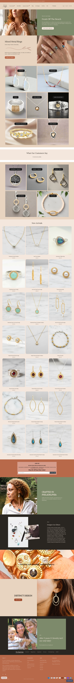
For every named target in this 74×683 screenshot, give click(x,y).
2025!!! (57, 651)
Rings (15, 97)
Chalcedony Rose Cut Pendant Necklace (37, 322)
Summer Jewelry (26, 5)
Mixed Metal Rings (43, 660)
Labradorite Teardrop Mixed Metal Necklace (60, 454)
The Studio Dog (51, 651)
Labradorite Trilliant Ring (60, 256)
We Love (44, 651)
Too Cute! (27, 651)
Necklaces (53, 70)
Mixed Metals (21, 195)
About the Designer (30, 660)
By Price (43, 5)
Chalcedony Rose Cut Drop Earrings (14, 322)
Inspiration (39, 651)
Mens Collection (58, 97)
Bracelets (53, 195)
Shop (33, 5)
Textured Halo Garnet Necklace (60, 388)
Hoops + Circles (37, 169)
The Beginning (19, 651)
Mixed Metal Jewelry (43, 662)
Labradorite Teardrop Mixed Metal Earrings (36, 454)
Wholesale (54, 5)
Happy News (33, 651)
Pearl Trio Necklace (37, 256)
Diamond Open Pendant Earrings (37, 421)
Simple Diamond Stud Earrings (13, 355)
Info (47, 5)
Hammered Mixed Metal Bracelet (13, 421)
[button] (69, 680)
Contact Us (29, 667)
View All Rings (9, 57)
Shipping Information (30, 664)
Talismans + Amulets (16, 169)
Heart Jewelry (53, 123)
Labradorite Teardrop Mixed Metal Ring (13, 454)
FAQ (28, 662)
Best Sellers (19, 5)
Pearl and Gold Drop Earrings (37, 289)
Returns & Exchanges (30, 665)
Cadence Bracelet (60, 355)
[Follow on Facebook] (2, 674)
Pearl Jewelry (37, 97)
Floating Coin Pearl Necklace (14, 256)
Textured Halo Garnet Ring (13, 388)
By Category (38, 5)
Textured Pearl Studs (60, 289)
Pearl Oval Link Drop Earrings (60, 322)
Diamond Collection (21, 123)
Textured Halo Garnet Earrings (37, 388)
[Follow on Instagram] (5, 674)
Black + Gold (58, 169)
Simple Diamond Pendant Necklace (37, 355)
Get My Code (52, 472)
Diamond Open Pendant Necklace (60, 421)
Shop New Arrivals (47, 28)
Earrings (21, 70)
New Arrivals (11, 5)
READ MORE (18, 599)
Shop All (41, 669)
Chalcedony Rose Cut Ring (13, 289)
